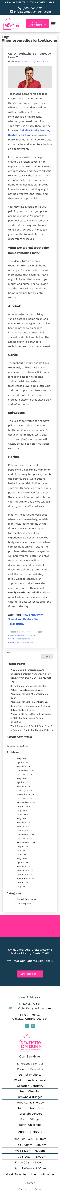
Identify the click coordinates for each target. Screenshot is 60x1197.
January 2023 (24, 874)
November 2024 (25, 794)
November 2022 (25, 878)
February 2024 (25, 826)
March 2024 (23, 822)
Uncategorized (24, 903)
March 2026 (23, 766)
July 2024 (22, 810)
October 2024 (24, 798)
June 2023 (22, 854)
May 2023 (22, 858)
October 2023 (24, 838)
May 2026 (22, 758)
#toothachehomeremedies (20, 639)
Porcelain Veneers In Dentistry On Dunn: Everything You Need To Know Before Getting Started (30, 706)
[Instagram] (33, 1026)
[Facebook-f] (27, 1026)
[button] (53, 23)
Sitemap (30, 1182)
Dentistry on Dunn (30, 1189)
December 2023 (25, 834)
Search (10, 652)
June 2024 (22, 814)
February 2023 (25, 870)
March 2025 (23, 786)
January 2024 (24, 830)
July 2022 (22, 886)
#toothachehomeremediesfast (22, 642)
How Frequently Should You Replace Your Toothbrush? (25, 619)
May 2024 (22, 818)
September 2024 (26, 802)
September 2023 (26, 842)
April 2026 (22, 762)
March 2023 (23, 866)
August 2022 (23, 882)
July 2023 (22, 850)
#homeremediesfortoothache (21, 635)
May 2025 (22, 778)
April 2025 (22, 782)
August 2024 (24, 806)
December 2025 (25, 770)
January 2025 (24, 790)
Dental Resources (27, 632)
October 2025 (24, 774)
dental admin (42, 61)
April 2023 (22, 862)
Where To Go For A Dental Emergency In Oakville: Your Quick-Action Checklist (30, 718)
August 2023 (23, 846)
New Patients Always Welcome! (30, 2)
